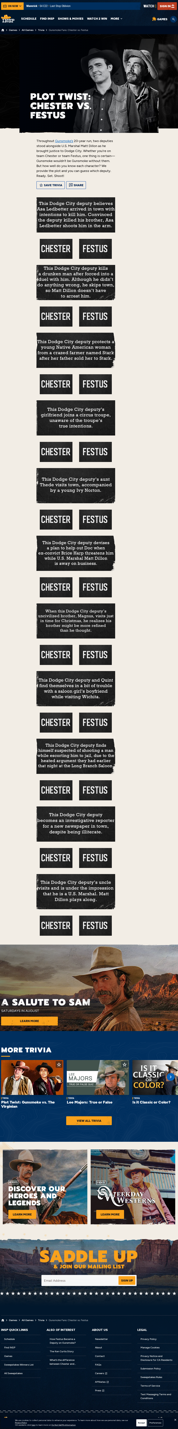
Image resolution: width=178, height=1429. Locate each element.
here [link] (33, 1425)
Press (98, 1390)
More (115, 18)
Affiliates (100, 1381)
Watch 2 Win (97, 18)
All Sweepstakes (13, 1373)
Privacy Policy (148, 1339)
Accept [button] (141, 1423)
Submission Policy (150, 1368)
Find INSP (47, 18)
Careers (99, 1373)
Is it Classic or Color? (151, 1102)
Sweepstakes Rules (151, 1377)
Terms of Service (150, 1385)
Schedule (28, 18)
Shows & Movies (70, 18)
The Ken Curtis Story (62, 1351)
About (98, 1347)
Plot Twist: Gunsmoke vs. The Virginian (28, 1104)
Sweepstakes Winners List (19, 1364)
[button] (175, 1420)
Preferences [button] (155, 1423)
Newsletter (101, 1339)
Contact (100, 1356)
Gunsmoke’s (64, 141)
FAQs (98, 1364)
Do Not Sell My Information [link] (64, 1425)
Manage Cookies (150, 1347)
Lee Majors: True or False (90, 1102)
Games (8, 1356)
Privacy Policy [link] (21, 1423)
